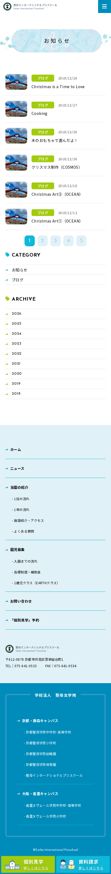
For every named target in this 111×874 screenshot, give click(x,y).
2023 (17, 344)
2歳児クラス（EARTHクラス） (37, 583)
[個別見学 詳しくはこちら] (28, 864)
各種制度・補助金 (27, 572)
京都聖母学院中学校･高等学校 (48, 732)
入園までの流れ (25, 561)
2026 (17, 314)
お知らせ (19, 269)
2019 (16, 384)
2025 (17, 324)
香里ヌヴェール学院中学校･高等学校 (53, 805)
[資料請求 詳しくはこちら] (83, 864)
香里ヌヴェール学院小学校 (46, 816)
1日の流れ (21, 499)
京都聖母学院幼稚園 (41, 754)
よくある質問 (24, 531)
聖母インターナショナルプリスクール (54, 775)
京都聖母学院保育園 (41, 764)
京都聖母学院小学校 (41, 743)
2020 (17, 374)
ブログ (17, 280)
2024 (17, 334)
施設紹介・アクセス (29, 520)
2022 (17, 354)
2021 (16, 364)
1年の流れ (21, 509)
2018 (16, 394)
